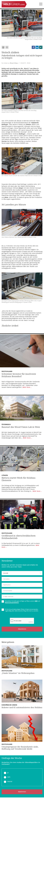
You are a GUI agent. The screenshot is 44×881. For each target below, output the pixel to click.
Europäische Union (9, 705)
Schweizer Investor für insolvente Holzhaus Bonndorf (19, 375)
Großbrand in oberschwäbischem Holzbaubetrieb (19, 536)
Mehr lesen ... (27, 387)
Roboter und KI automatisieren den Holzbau (22, 707)
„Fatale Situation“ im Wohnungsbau (18, 673)
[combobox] (22, 573)
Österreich (6, 424)
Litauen (5, 475)
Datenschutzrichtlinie (12, 602)
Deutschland (7, 371)
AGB (36, 601)
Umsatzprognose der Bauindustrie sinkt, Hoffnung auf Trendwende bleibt (20, 748)
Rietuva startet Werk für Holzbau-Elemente (19, 479)
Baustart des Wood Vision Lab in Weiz (21, 427)
